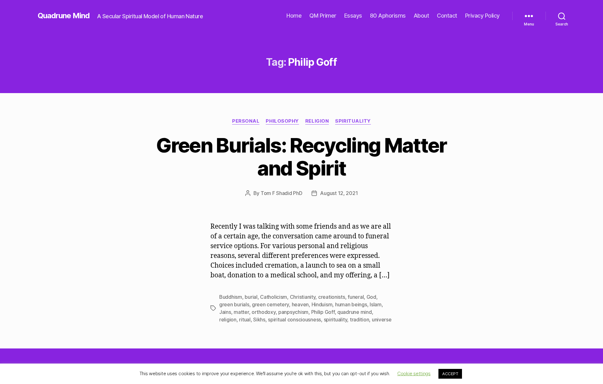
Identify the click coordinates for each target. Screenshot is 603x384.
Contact (447, 15)
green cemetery (270, 304)
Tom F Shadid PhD (281, 193)
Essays (353, 15)
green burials (234, 304)
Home (294, 15)
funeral (356, 297)
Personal (245, 121)
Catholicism (273, 297)
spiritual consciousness (294, 319)
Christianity (303, 297)
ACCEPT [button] (450, 373)
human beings (351, 304)
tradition (359, 319)
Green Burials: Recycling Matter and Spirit (301, 156)
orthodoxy (264, 312)
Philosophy (282, 121)
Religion (317, 121)
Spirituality (353, 121)
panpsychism (293, 312)
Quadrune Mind (64, 15)
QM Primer (322, 15)
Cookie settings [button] (414, 373)
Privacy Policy (482, 15)
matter (241, 312)
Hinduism (322, 304)
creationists (331, 297)
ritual (244, 319)
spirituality (335, 319)
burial (251, 297)
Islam (376, 304)
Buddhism (230, 297)
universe (382, 319)
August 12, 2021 (339, 193)
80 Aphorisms (388, 15)
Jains (225, 312)
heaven (300, 304)
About (421, 15)
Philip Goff (323, 312)
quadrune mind (354, 312)
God (371, 297)
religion (227, 319)
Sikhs (259, 319)
